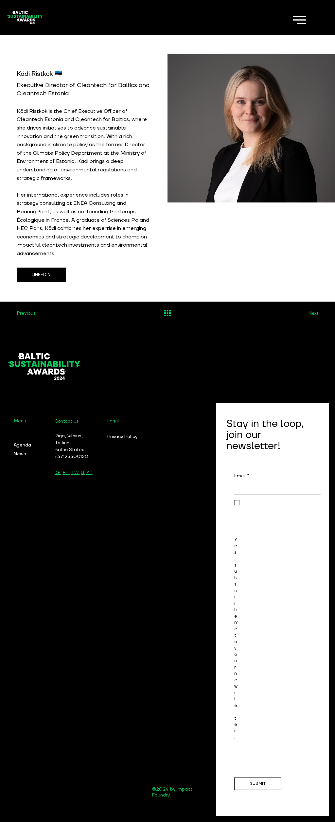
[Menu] (300, 20)
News (20, 454)
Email (241, 476)
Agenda (22, 445)
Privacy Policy (122, 437)
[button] (41, 275)
